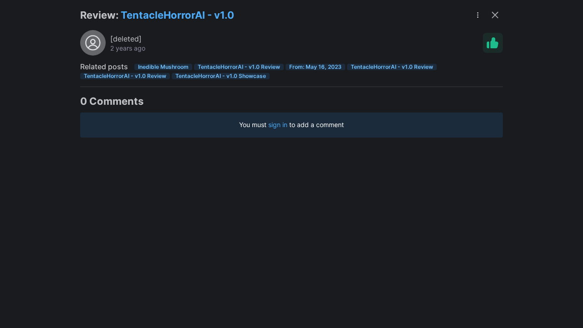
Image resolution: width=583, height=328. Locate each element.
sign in (277, 124)
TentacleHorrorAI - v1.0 (177, 15)
